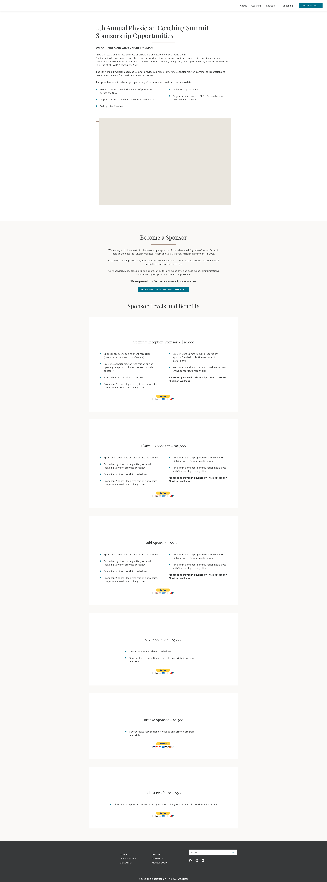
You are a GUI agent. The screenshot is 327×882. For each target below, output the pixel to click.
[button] (311, 5)
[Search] (233, 852)
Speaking (288, 5)
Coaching (256, 5)
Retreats (271, 5)
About (243, 5)
